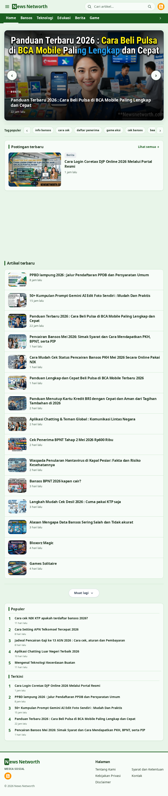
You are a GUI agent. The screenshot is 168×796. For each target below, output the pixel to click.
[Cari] (149, 6)
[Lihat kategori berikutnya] (160, 18)
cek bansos (135, 130)
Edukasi (64, 18)
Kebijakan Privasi (108, 776)
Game (95, 18)
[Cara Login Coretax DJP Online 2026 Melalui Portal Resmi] (84, 169)
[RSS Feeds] (161, 6)
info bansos (43, 130)
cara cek (64, 130)
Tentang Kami (105, 769)
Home (11, 18)
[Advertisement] (84, 225)
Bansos (27, 18)
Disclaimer (103, 782)
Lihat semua (148, 147)
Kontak (137, 776)
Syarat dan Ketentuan (148, 769)
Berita (80, 18)
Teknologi (45, 18)
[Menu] (7, 6)
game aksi (114, 130)
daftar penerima (88, 130)
